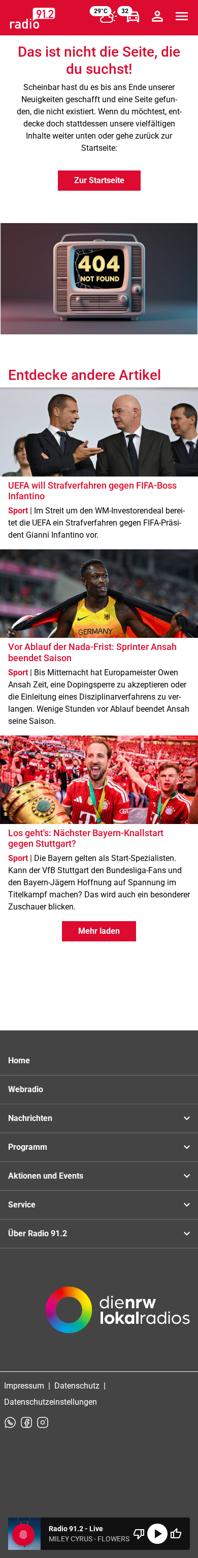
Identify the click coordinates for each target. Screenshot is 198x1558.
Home (19, 1060)
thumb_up (176, 1534)
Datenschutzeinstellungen (50, 1402)
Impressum (24, 1386)
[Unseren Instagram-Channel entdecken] (43, 1422)
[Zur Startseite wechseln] (32, 18)
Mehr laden (99, 931)
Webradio (25, 1089)
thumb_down (139, 1534)
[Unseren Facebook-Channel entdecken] (26, 1422)
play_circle (157, 1534)
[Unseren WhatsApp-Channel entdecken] (10, 1422)
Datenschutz (77, 1386)
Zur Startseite (99, 180)
